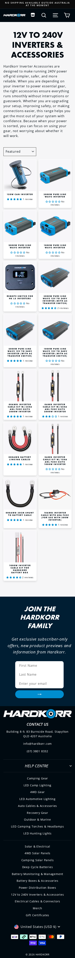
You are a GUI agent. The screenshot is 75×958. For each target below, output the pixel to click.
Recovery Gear (37, 813)
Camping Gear (37, 778)
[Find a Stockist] (32, 15)
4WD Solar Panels (38, 853)
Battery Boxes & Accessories (37, 881)
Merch (37, 908)
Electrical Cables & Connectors (37, 901)
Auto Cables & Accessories (37, 806)
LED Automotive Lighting (37, 799)
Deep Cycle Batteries (37, 867)
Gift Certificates (37, 915)
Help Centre (36, 765)
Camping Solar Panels (37, 860)
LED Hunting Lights (37, 833)
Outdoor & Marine (37, 819)
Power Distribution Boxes (37, 887)
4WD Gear (37, 792)
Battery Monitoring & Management (37, 874)
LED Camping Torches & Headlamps (37, 826)
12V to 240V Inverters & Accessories (37, 894)
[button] (15, 199)
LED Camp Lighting (37, 785)
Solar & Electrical (37, 846)
